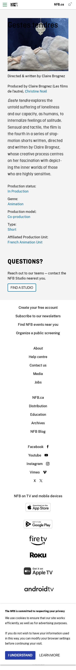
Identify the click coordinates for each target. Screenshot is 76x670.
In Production (18, 191)
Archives (38, 423)
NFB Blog (38, 432)
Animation (15, 204)
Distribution (38, 406)
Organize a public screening (38, 333)
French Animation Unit (25, 242)
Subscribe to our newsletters (38, 316)
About (38, 348)
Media (38, 374)
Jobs (38, 382)
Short (12, 230)
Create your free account (38, 308)
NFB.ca (38, 398)
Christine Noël (36, 91)
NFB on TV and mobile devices (38, 496)
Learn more (49, 655)
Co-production (19, 217)
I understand (20, 655)
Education (38, 415)
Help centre (38, 357)
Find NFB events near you (38, 325)
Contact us (38, 365)
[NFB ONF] (14, 4)
